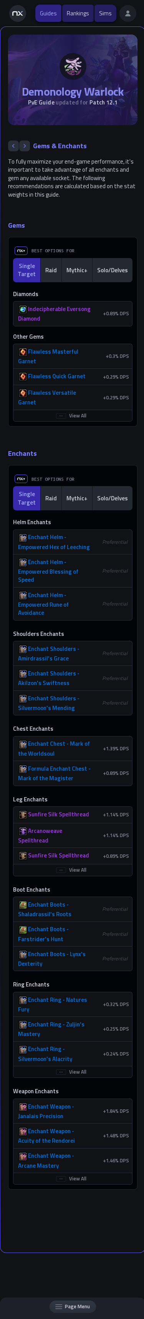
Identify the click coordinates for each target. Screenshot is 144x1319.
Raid (51, 270)
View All (77, 415)
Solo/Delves (112, 270)
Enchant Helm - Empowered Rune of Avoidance (43, 604)
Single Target (27, 269)
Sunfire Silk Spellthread (58, 814)
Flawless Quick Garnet (57, 376)
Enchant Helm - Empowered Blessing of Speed (48, 571)
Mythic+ (77, 270)
